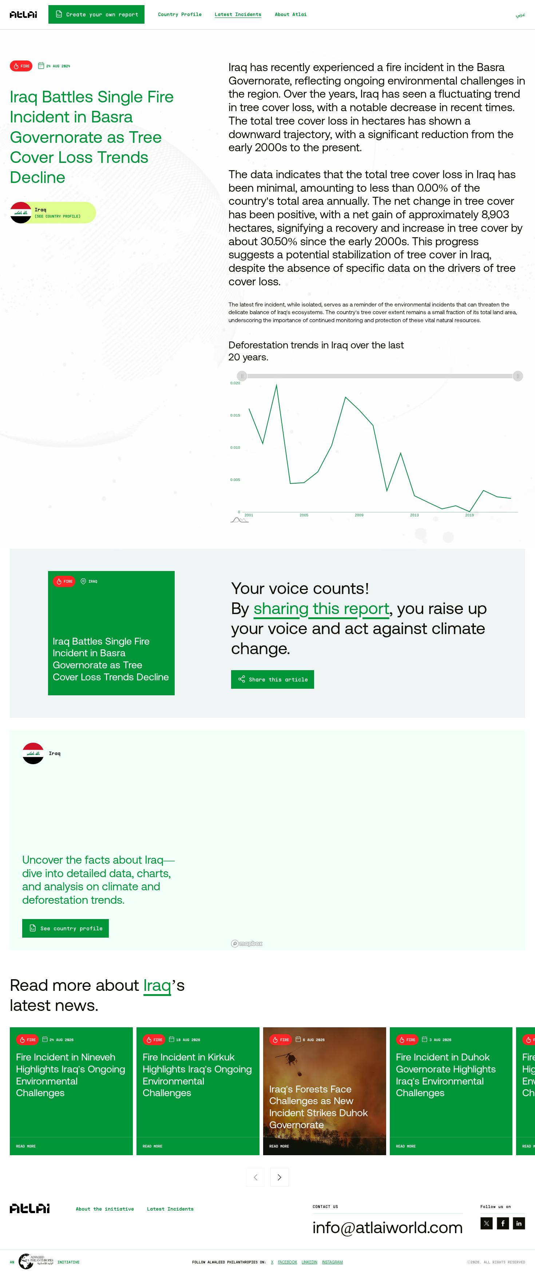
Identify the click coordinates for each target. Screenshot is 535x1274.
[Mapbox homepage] (247, 943)
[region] (377, 840)
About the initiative (105, 1209)
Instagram (332, 1262)
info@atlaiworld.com (388, 1227)
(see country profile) (57, 216)
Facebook (287, 1262)
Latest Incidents (238, 14)
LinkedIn (309, 1262)
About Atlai (291, 14)
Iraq (157, 984)
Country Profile (180, 14)
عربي (520, 14)
